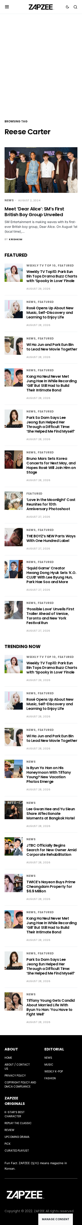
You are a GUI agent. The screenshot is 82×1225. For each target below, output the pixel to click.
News (9, 200)
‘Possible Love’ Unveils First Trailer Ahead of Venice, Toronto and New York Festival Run (50, 615)
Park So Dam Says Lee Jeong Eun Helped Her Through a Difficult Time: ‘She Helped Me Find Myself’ (50, 424)
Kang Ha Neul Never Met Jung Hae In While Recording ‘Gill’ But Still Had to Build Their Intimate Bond (51, 383)
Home (8, 1058)
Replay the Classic (18, 1123)
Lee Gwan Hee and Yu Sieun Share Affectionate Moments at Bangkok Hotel (50, 813)
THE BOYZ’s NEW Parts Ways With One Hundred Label (51, 538)
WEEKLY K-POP (53, 1071)
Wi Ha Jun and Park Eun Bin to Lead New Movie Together (51, 347)
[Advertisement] (41, 66)
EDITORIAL (54, 1049)
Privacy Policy (15, 1075)
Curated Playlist (17, 1150)
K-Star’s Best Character (15, 1114)
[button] (7, 7)
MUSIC (48, 1064)
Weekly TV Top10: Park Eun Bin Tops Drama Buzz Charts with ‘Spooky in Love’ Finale (51, 276)
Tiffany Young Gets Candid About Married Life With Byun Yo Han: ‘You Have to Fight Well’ (50, 1007)
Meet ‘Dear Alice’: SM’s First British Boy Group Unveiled (34, 212)
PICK (7, 1144)
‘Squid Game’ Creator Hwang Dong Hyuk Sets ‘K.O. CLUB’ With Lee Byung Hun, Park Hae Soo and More (51, 574)
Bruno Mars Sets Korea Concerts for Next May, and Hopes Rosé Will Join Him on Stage (51, 465)
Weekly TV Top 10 (41, 265)
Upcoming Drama (17, 1137)
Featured (66, 265)
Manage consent (55, 1219)
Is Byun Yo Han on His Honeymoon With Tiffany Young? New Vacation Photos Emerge (48, 774)
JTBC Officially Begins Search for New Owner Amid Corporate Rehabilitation (51, 850)
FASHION (50, 1078)
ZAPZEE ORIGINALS (15, 1101)
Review (9, 1130)
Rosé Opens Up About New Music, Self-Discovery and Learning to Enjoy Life (50, 312)
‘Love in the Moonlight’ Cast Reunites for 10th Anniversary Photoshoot (50, 504)
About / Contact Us (17, 1067)
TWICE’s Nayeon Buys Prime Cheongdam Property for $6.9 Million (50, 886)
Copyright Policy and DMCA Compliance (20, 1084)
